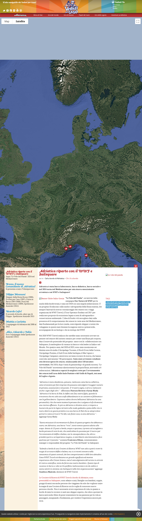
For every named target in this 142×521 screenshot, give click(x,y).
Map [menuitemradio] (7, 21)
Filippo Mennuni (15, 294)
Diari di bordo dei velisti (58, 519)
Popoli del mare (84, 15)
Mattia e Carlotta (16, 322)
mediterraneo (125, 302)
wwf (118, 305)
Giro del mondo (53, 15)
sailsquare (124, 305)
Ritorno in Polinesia (100, 519)
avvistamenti (110, 305)
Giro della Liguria (100, 15)
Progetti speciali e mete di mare (80, 519)
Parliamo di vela (39, 519)
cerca (114, 7)
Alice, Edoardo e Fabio (19, 332)
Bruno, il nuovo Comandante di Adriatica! (20, 285)
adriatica (115, 302)
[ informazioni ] (119, 514)
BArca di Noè (38, 15)
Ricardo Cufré (14, 311)
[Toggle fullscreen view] (138, 21)
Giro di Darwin (69, 15)
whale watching (111, 307)
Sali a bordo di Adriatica (54, 279)
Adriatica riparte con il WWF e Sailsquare (19, 273)
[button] (66, 249)
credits (115, 8)
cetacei (108, 302)
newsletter (116, 5)
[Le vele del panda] (114, 275)
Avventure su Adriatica (119, 15)
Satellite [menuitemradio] (20, 21)
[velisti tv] (118, 3)
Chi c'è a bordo (72, 279)
